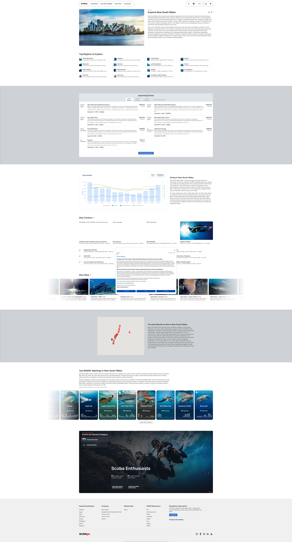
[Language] (193, 3)
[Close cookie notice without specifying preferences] (174, 250)
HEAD (148, 526)
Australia (150, 9)
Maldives (81, 526)
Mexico (81, 523)
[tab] (129, 100)
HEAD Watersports (153, 506)
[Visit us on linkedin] (207, 534)
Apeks (148, 519)
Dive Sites (84, 275)
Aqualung (149, 516)
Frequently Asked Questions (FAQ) (111, 512)
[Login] (206, 4)
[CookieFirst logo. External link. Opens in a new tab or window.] (117, 254)
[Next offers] (208, 473)
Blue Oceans (105, 509)
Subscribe (173, 515)
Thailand (81, 509)
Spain (80, 514)
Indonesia (82, 516)
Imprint (104, 519)
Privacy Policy (106, 514)
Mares (148, 514)
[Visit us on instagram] (196, 534)
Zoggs (148, 523)
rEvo (148, 521)
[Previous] (81, 234)
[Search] (188, 3)
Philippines (82, 521)
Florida (81, 519)
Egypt (81, 512)
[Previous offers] (205, 473)
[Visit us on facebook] (200, 534)
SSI (147, 509)
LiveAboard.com (151, 512)
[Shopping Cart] (210, 4)
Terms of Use (105, 516)
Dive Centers (85, 218)
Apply (125, 509)
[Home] (84, 4)
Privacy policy (171, 252)
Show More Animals (146, 422)
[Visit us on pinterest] (204, 534)
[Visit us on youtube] (211, 534)
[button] (112, 339)
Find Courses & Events (146, 153)
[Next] (212, 234)
